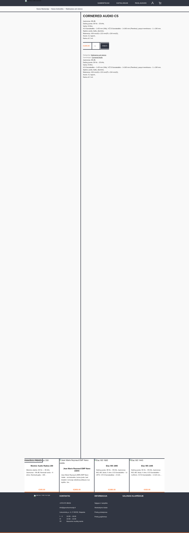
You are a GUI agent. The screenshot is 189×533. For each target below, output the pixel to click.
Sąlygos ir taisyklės (101, 503)
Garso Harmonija (43, 9)
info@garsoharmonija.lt (68, 507)
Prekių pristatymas (100, 512)
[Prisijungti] (152, 3)
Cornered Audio (97, 57)
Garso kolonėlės (57, 9)
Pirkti (104, 46)
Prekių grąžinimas (100, 517)
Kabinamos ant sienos (74, 9)
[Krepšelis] (160, 3)
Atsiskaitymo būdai (100, 507)
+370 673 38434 (65, 503)
